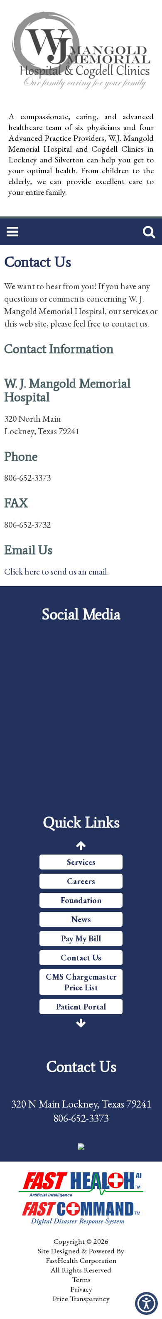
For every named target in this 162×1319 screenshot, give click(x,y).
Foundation (81, 900)
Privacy (81, 1289)
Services (81, 862)
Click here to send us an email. (56, 571)
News (81, 919)
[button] (81, 1146)
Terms (81, 1279)
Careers (81, 881)
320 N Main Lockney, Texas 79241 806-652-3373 (81, 1111)
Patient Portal (81, 1006)
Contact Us (81, 957)
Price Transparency (81, 1298)
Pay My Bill (81, 938)
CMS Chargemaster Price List (81, 982)
